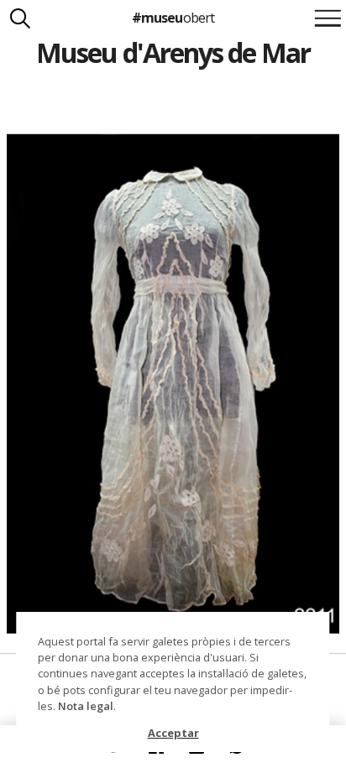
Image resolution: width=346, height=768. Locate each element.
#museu (172, 17)
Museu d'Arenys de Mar (173, 52)
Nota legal (85, 705)
